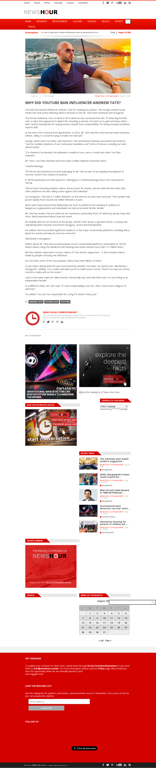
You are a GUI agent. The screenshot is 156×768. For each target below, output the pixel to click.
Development (59, 21)
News (28, 21)
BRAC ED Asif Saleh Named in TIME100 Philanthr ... (114, 491)
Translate (123, 409)
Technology (49, 96)
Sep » (108, 640)
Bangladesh (107, 469)
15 (90, 622)
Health (105, 21)
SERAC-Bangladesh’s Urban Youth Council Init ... (114, 475)
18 (111, 622)
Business (42, 21)
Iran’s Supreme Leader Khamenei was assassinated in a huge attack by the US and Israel (86, 32)
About (37, 2)
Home (27, 2)
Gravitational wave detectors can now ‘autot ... (115, 507)
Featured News (108, 516)
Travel (32, 27)
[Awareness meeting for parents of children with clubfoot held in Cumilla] (88, 532)
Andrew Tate (36, 301)
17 (104, 622)
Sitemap (58, 2)
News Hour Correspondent (107, 96)
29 (90, 632)
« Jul (101, 640)
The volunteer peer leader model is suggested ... (114, 460)
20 (125, 622)
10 (104, 617)
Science (91, 21)
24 (104, 627)
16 (97, 622)
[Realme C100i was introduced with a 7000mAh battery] (51, 371)
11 (111, 617)
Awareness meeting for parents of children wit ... (114, 523)
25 (111, 627)
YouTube (65, 301)
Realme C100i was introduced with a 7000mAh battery (48, 396)
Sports (119, 21)
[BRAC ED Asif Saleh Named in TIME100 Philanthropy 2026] (88, 500)
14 (83, 622)
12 (118, 617)
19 (118, 622)
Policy (47, 2)
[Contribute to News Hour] (50, 586)
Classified (83, 2)
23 (97, 627)
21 (83, 627)
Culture (77, 21)
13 (125, 617)
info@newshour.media (46, 668)
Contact (70, 2)
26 (118, 627)
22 (90, 627)
